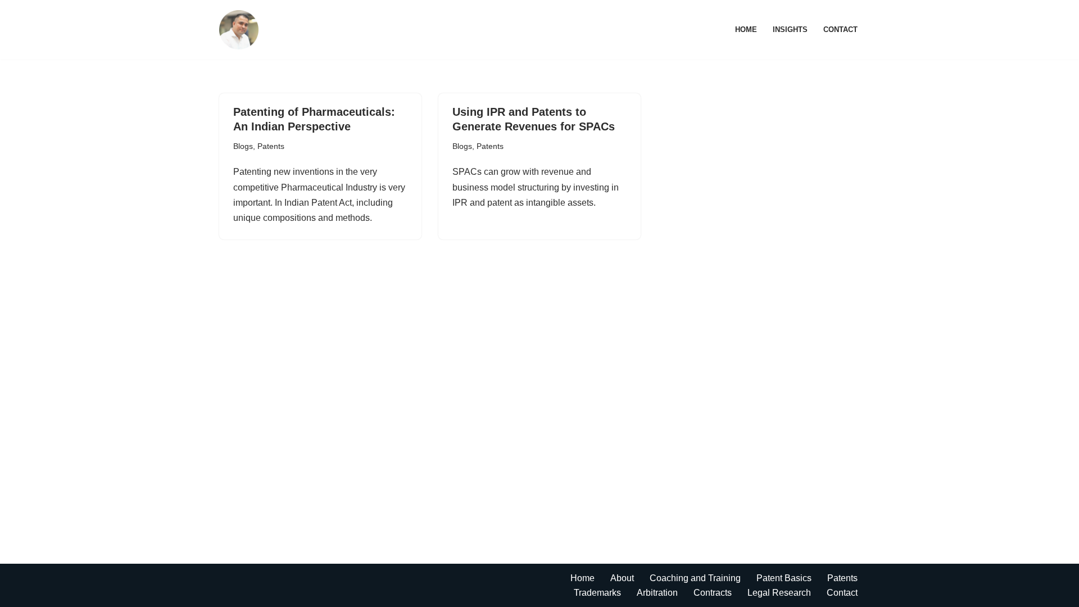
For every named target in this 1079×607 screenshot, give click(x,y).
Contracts (712, 592)
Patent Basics (783, 578)
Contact (840, 29)
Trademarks (597, 592)
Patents (270, 146)
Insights (790, 29)
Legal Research (779, 592)
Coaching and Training (695, 578)
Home (746, 29)
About (622, 578)
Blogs (243, 146)
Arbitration (657, 592)
